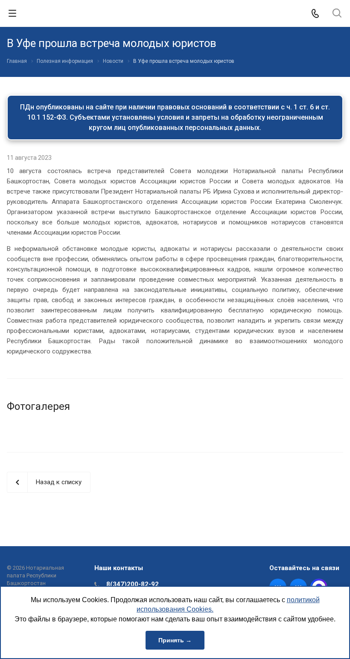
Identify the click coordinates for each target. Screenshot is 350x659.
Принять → (175, 640)
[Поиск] (336, 13)
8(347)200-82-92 (132, 584)
